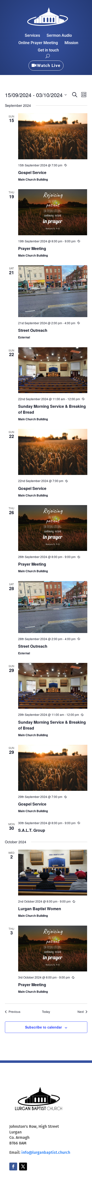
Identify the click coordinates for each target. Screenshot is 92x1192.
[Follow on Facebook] (13, 1166)
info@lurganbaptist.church (45, 1152)
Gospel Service (32, 172)
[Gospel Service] (52, 136)
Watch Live (48, 65)
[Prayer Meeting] (52, 212)
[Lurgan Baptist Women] (52, 873)
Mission (71, 43)
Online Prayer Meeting (38, 43)
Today (46, 1012)
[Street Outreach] (52, 291)
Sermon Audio (59, 36)
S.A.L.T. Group (31, 830)
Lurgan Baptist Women (39, 908)
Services (32, 36)
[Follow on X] (23, 1166)
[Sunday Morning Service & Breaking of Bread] (52, 370)
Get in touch (48, 50)
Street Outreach (32, 330)
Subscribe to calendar (43, 1027)
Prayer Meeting (32, 248)
